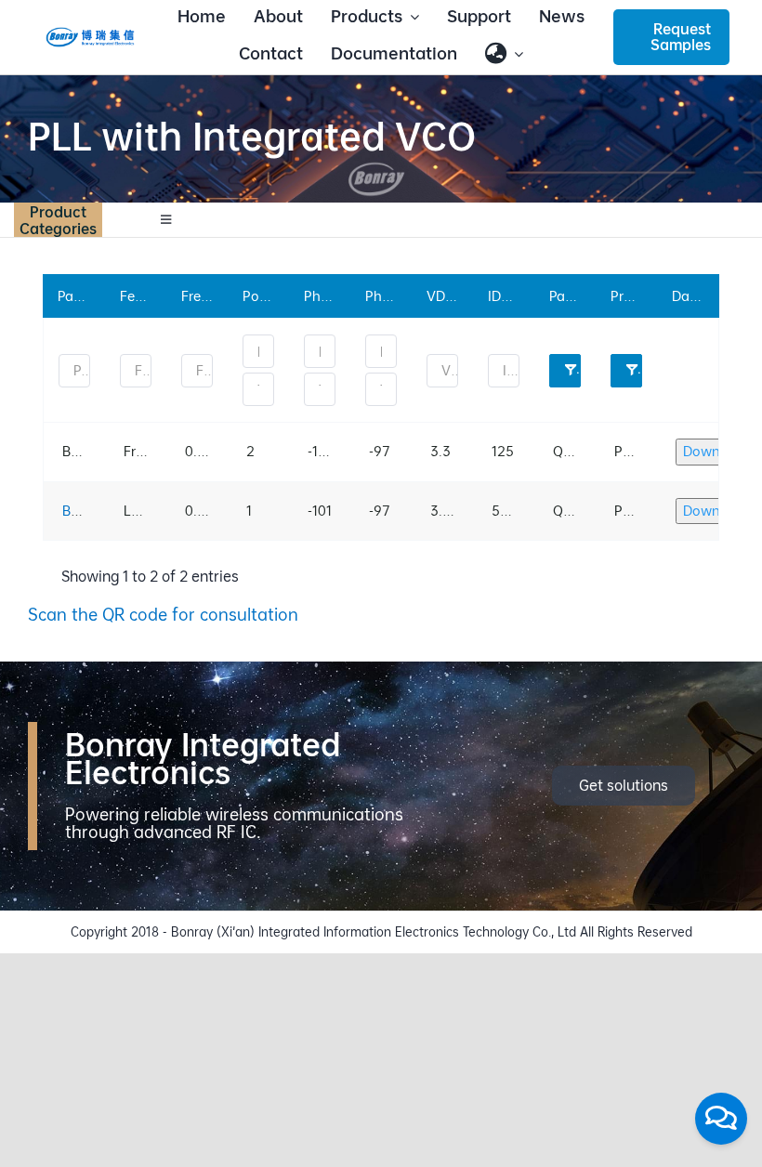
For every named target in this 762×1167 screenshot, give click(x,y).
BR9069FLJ (98, 510)
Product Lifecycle (639, 369)
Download (716, 451)
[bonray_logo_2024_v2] (90, 33)
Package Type (578, 369)
